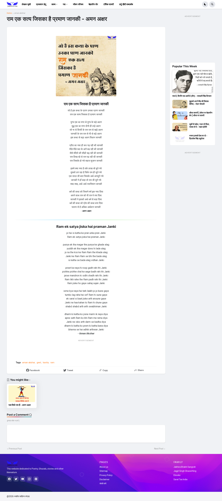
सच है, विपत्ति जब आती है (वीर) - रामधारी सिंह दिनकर (191, 96)
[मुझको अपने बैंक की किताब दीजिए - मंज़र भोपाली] (179, 104)
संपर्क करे (103, 483)
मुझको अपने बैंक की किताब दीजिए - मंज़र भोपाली (199, 102)
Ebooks (177, 475)
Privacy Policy (106, 475)
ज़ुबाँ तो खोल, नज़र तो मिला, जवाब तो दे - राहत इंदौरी (199, 125)
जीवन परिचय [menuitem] (78, 4)
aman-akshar (19, 13)
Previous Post (15, 448)
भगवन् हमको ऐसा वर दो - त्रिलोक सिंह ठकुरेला (198, 137)
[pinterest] (36, 479)
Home (9, 13)
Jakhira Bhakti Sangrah (185, 467)
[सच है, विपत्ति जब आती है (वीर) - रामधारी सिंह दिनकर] (192, 81)
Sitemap (104, 471)
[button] (205, 4)
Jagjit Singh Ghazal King (185, 471)
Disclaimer (104, 479)
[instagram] (29, 479)
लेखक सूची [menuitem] (26, 4)
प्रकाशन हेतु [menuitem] (41, 4)
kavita (46, 362)
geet (39, 362)
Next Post (158, 448)
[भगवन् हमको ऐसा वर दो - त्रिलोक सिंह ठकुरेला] (179, 138)
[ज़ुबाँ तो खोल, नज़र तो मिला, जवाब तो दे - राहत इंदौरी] (179, 127)
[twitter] (16, 479)
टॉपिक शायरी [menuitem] (108, 4)
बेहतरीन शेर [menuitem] (93, 4)
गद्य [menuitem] (64, 4)
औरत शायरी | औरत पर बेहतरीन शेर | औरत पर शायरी (200, 114)
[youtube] (22, 479)
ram (52, 362)
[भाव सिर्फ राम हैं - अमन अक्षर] (21, 393)
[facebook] (9, 479)
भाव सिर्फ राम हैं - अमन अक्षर (19, 405)
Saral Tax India (180, 479)
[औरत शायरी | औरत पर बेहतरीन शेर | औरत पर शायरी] (179, 115)
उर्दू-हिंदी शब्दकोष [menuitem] (126, 4)
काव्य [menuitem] (53, 4)
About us (104, 467)
